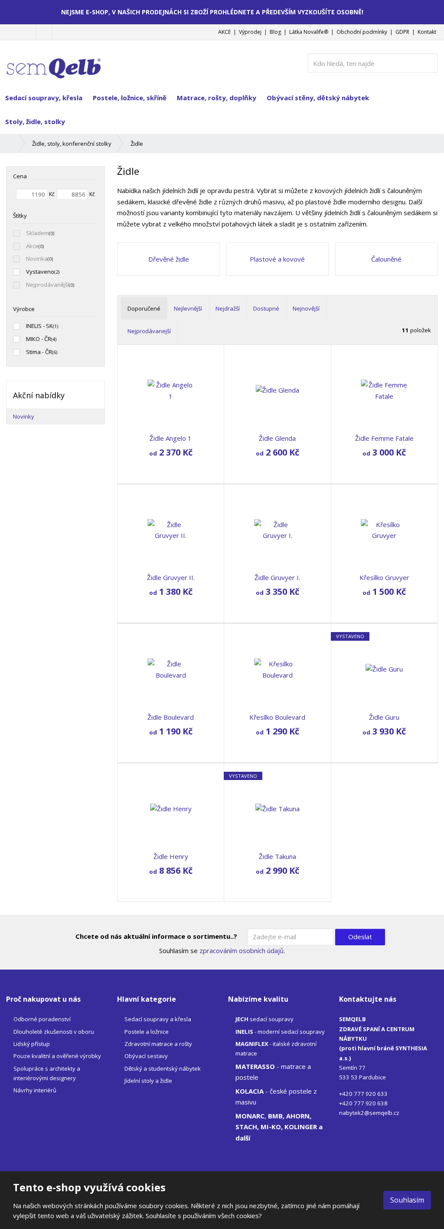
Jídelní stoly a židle (148, 1081)
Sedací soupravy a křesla (157, 1019)
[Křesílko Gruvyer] (384, 530)
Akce (32, 246)
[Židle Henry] (170, 809)
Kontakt (427, 32)
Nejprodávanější (47, 284)
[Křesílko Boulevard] (277, 669)
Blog (275, 32)
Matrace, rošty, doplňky (216, 97)
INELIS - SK (39, 326)
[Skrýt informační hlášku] (431, 11)
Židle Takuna (277, 856)
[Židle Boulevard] (170, 669)
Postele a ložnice (146, 1032)
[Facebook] (44, 32)
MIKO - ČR (38, 339)
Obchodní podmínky (361, 32)
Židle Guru (384, 717)
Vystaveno (40, 271)
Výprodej (250, 32)
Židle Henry (170, 856)
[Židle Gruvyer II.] (170, 530)
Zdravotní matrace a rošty (158, 1044)
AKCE (224, 32)
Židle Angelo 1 (171, 438)
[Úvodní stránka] (53, 62)
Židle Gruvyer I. (277, 577)
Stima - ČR (39, 352)
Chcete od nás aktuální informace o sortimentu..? (156, 936)
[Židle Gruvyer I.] (277, 530)
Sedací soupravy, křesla (43, 97)
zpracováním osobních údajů (241, 950)
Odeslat (360, 936)
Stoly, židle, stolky (35, 121)
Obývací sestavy (146, 1056)
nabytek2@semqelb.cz (369, 1113)
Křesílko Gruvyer (384, 577)
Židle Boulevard (170, 717)
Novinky (23, 416)
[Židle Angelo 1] (170, 390)
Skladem (37, 233)
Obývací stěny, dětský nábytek (318, 97)
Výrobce (24, 309)
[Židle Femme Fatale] (384, 390)
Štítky (20, 216)
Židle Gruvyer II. (171, 577)
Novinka (37, 258)
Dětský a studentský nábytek (162, 1068)
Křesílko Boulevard (277, 717)
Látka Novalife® (308, 32)
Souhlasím (407, 1200)
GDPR (402, 32)
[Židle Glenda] (277, 390)
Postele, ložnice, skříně (129, 97)
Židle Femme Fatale (384, 438)
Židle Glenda (277, 438)
